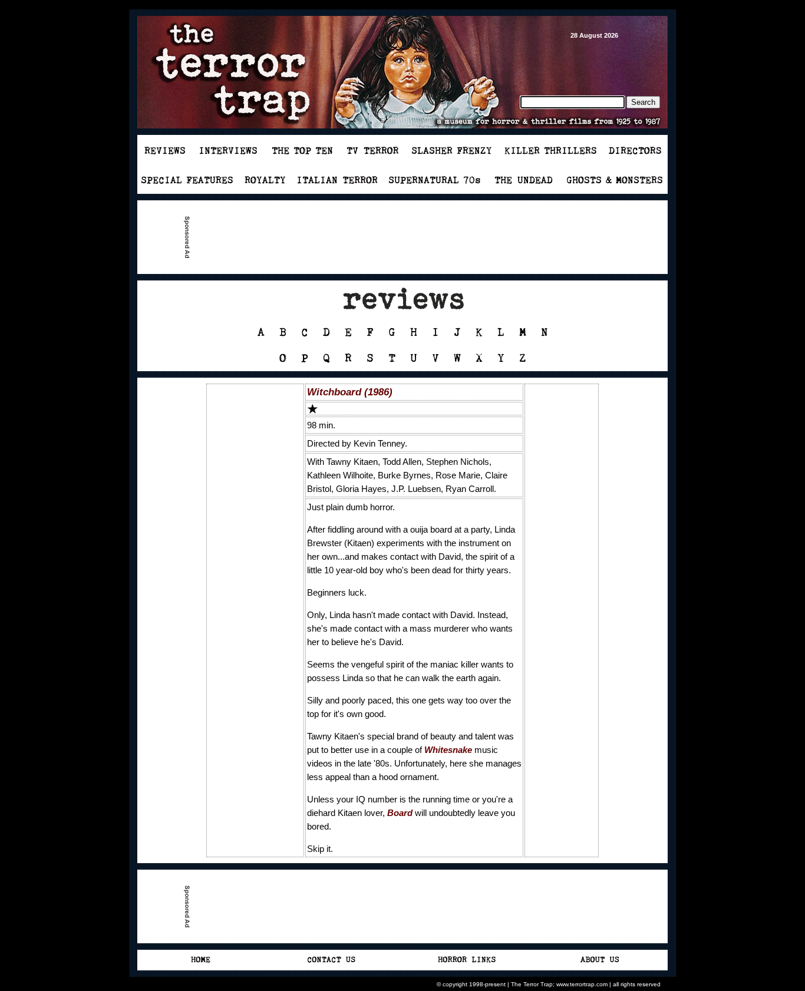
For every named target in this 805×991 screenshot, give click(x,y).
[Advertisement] (407, 237)
